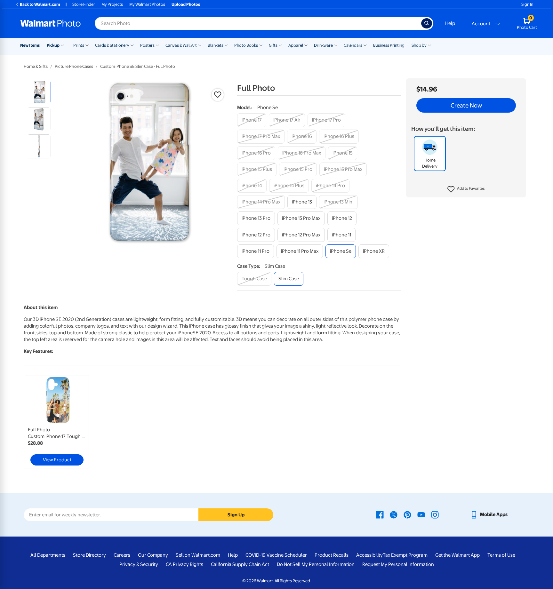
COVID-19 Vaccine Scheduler (276, 555)
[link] (57, 422)
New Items (30, 45)
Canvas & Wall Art (181, 45)
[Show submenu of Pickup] (63, 45)
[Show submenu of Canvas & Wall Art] (200, 45)
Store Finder (83, 4)
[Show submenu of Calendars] (365, 45)
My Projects (112, 4)
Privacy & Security (138, 564)
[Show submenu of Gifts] (280, 45)
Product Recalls (332, 555)
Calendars (353, 45)
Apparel (295, 45)
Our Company (153, 555)
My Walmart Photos (147, 4)
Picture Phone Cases (74, 66)
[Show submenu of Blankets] (226, 45)
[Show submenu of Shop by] (429, 45)
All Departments (47, 555)
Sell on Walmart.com (198, 555)
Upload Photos (186, 4)
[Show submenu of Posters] (157, 45)
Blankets (215, 45)
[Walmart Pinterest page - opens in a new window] (407, 514)
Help (450, 23)
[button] (466, 189)
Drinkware (323, 45)
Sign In (527, 4)
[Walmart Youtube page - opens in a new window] (421, 514)
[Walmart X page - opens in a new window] (393, 514)
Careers (122, 555)
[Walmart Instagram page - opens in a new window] (435, 514)
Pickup (53, 45)
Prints (78, 45)
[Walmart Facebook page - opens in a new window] (380, 514)
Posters (147, 45)
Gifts (273, 45)
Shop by (419, 45)
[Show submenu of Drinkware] (336, 45)
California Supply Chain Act (240, 564)
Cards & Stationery (112, 45)
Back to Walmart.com (40, 4)
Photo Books (246, 45)
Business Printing (389, 45)
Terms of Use (501, 555)
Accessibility (369, 555)
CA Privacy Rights (184, 564)
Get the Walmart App (457, 555)
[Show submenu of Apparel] (306, 45)
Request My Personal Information (398, 564)
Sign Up (236, 515)
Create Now (466, 105)
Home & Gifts (36, 66)
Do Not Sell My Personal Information (316, 564)
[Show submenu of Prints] (87, 45)
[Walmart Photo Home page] (50, 23)
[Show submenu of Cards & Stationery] (132, 45)
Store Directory (89, 555)
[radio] (39, 92)
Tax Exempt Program (405, 555)
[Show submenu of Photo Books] (261, 45)
